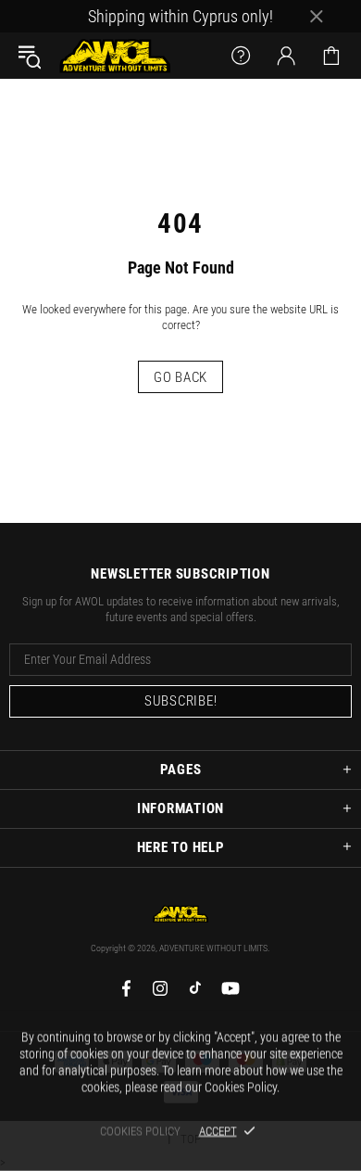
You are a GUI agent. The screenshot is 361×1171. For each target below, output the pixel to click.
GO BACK (180, 377)
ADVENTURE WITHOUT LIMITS (114, 55)
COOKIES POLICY (140, 1131)
